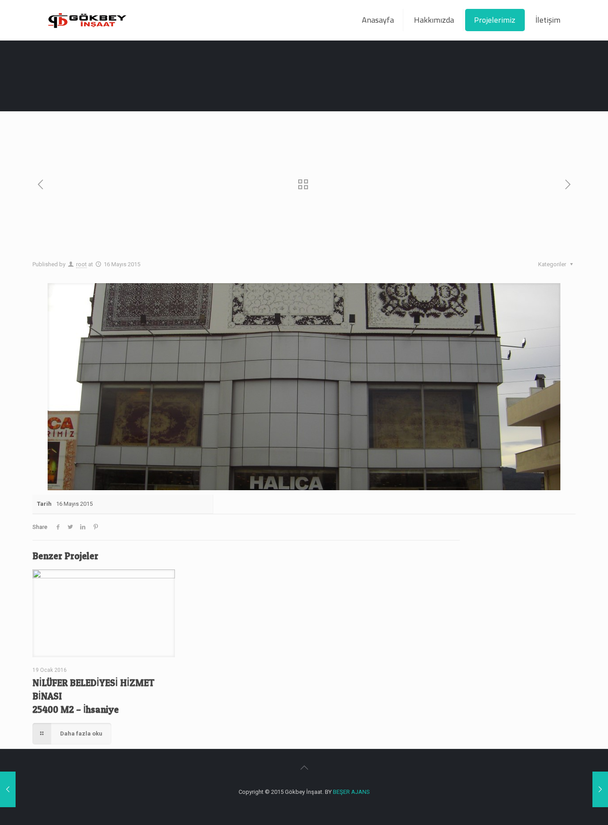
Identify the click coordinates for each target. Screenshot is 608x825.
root (81, 264)
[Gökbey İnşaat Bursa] (87, 20)
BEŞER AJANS (351, 791)
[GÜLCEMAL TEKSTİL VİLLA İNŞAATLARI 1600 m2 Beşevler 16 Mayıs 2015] (8, 789)
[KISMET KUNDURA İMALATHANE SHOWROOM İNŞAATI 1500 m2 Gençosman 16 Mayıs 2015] (600, 789)
